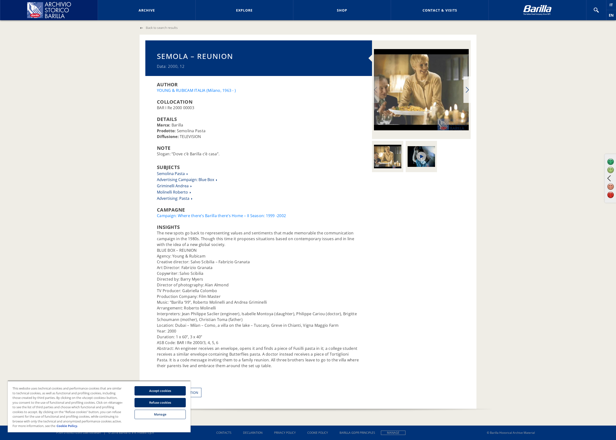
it (613, 6)
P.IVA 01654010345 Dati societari (78, 433)
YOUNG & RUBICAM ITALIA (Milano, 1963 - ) (196, 90)
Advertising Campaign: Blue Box (186, 179)
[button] (596, 10)
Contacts (223, 433)
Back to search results (162, 27)
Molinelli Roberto (173, 192)
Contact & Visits (440, 10)
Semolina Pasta (171, 173)
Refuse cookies (160, 402)
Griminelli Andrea (173, 186)
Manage (393, 433)
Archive (147, 10)
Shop (342, 10)
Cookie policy (317, 433)
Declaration (253, 433)
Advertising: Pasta (173, 198)
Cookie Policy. (67, 426)
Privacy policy (285, 433)
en (612, 16)
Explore (244, 10)
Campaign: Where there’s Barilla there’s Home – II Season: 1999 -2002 (221, 215)
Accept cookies (160, 391)
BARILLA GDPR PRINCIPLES (357, 433)
